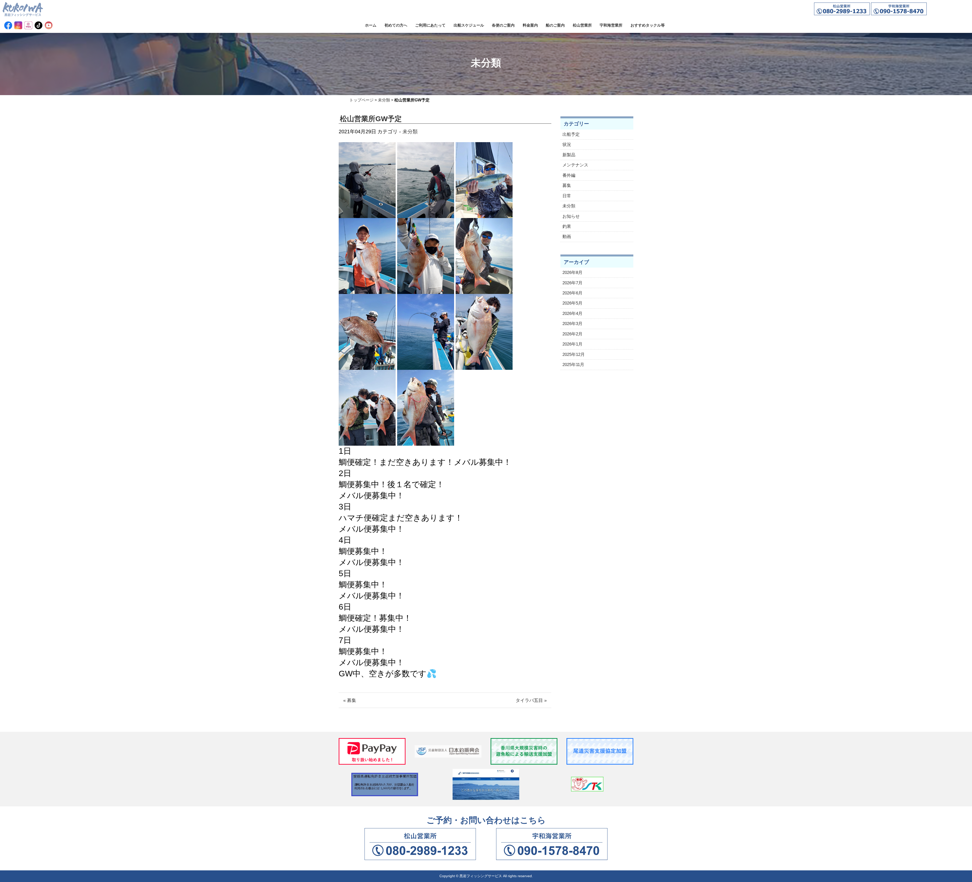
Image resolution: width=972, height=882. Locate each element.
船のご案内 (555, 25)
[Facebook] (8, 25)
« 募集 (349, 700)
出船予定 (571, 134)
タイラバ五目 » (531, 700)
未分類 (384, 100)
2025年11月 (573, 364)
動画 (566, 236)
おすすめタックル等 (648, 25)
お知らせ (571, 216)
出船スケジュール (469, 25)
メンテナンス (575, 165)
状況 (566, 144)
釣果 (566, 226)
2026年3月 (572, 323)
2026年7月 (572, 283)
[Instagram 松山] (18, 25)
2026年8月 (572, 272)
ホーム (370, 25)
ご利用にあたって (430, 25)
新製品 (568, 155)
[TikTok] (38, 25)
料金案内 (530, 25)
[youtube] (49, 25)
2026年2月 (572, 334)
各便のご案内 (503, 25)
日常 (566, 195)
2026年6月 (572, 293)
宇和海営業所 (611, 25)
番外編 (568, 175)
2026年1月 (572, 344)
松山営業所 (582, 25)
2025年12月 (573, 354)
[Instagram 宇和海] (28, 25)
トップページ (361, 100)
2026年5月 (572, 303)
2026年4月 (572, 313)
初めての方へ (395, 25)
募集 (566, 185)
